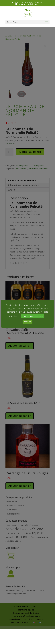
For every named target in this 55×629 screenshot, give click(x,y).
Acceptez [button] (27, 322)
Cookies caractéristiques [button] (33, 316)
